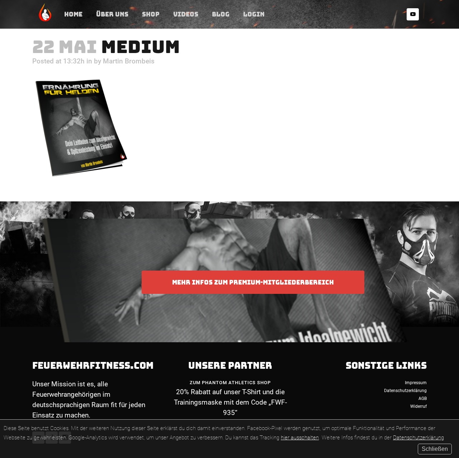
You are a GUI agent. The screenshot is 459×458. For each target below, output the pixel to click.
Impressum (416, 382)
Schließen (435, 449)
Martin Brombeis (129, 61)
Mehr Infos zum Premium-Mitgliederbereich (253, 282)
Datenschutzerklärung (418, 437)
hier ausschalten (300, 437)
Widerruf (418, 406)
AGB (422, 398)
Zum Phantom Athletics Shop (230, 382)
